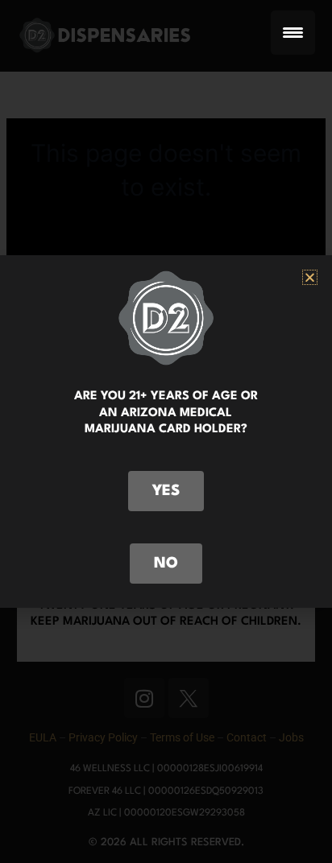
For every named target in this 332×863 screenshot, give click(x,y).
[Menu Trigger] (293, 32)
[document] (166, 431)
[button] (310, 277)
